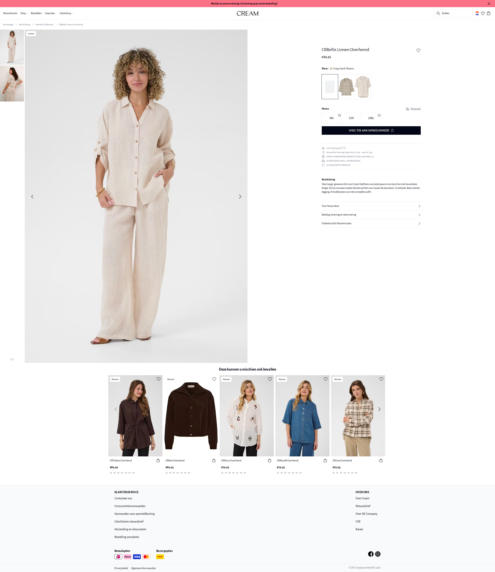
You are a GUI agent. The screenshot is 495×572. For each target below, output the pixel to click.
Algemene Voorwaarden (143, 568)
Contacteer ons (123, 498)
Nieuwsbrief (363, 506)
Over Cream (363, 498)
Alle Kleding (24, 24)
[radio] (351, 118)
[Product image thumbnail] (12, 47)
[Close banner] (489, 4)
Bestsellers (36, 13)
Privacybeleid (121, 568)
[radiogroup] (371, 118)
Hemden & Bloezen (44, 24)
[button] (371, 206)
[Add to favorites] (418, 50)
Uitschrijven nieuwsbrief (128, 521)
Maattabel (416, 109)
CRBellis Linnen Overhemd (71, 24)
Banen (359, 529)
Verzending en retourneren (130, 529)
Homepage (8, 24)
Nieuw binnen (10, 13)
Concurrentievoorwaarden (129, 506)
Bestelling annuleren (126, 537)
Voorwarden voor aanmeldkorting (134, 513)
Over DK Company (366, 513)
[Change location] (477, 13)
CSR (358, 521)
